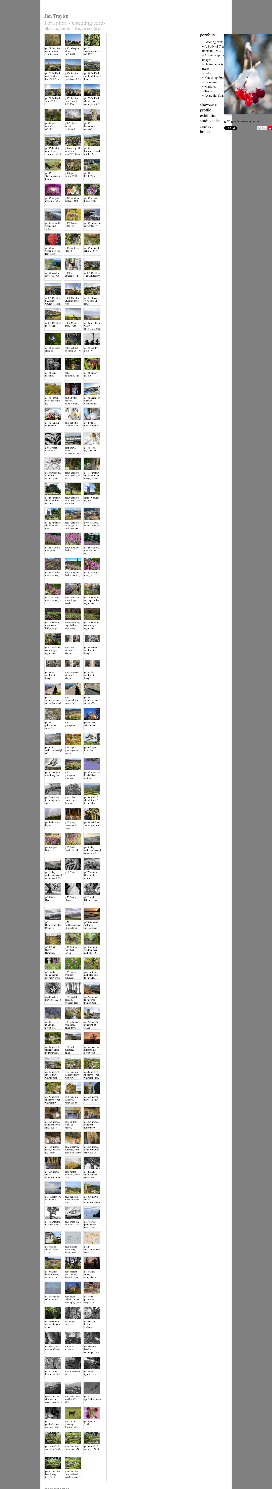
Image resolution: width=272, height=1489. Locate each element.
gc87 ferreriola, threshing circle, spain (52, 800)
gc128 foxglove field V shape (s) (72, 574)
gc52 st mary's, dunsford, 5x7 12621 (91, 1024)
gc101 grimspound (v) (72, 724)
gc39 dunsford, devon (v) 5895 (91, 1448)
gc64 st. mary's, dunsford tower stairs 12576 (91, 1149)
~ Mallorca (209, 86)
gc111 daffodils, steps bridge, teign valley (91, 625)
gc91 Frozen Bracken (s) (51, 449)
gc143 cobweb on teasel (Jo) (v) (73, 349)
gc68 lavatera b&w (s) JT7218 (53, 998)
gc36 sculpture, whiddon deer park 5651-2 (91, 950)
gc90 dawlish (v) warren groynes (92, 823)
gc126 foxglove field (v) (72, 549)
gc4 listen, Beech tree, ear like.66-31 (53, 1349)
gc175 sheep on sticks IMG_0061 (72, 51)
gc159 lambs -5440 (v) (71, 224)
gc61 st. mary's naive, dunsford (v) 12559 (52, 1149)
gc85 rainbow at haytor (52, 823)
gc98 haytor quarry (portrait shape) (72, 750)
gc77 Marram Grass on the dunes (90, 875)
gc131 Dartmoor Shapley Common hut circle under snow (92, 403)
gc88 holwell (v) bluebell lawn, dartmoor (92, 775)
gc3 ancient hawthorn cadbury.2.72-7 (91, 1324)
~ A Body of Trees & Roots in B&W (215, 48)
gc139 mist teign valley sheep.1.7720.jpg (92, 325)
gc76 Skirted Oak (51, 898)
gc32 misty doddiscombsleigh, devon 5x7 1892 (54, 875)
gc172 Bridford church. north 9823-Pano (72, 101)
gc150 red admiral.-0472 (71, 274)
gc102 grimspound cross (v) (51, 725)
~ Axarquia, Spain (213, 95)
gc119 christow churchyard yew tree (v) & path (91, 475)
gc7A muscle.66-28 (73, 1373)
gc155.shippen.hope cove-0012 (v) (93, 224)
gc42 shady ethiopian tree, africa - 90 (90, 1174)
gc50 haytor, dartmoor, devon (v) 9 (72, 1174)
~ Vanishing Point (213, 77)
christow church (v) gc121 (91, 499)
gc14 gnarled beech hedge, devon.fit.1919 (71, 1274)
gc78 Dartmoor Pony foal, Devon (72, 950)
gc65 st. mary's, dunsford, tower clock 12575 (52, 1124)
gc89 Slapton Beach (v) (51, 848)
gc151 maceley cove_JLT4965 (52, 274)
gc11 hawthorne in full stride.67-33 (52, 1224)
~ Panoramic (210, 82)
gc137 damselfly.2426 (72, 374)
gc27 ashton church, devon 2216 (52, 1249)
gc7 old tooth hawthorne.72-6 (52, 1373)
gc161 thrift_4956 (89, 174)
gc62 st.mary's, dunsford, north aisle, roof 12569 (73, 1149)
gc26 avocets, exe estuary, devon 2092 (71, 1249)
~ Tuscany (208, 91)
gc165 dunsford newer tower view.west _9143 (53, 151)
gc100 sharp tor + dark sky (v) (52, 774)
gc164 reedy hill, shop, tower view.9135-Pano (72, 151)
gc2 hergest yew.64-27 (70, 1323)
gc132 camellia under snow (52, 424)
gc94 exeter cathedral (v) (90, 724)
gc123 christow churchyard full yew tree (52, 500)
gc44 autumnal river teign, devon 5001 (71, 1024)
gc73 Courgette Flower (72, 898)
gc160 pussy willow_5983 (71, 174)
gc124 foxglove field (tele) (52, 549)
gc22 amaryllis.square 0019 (92, 1249)
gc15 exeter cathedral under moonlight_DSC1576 (75, 1299)
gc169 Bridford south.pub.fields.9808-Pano (95, 76)
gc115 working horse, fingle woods (72, 600)
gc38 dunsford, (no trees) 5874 (72, 1448)
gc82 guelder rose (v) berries (91, 424)
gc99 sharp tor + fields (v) (92, 749)
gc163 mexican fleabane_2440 (72, 199)
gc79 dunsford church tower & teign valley (91, 800)
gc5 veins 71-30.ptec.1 (71, 1348)
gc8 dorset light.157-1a (90, 1373)
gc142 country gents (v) (91, 349)
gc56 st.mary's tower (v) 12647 (91, 1098)
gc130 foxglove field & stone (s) (53, 599)
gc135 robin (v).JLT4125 (90, 449)
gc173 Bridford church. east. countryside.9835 (92, 101)
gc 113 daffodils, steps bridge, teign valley (53, 650)
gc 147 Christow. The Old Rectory (92, 274)
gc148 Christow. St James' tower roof (72, 300)
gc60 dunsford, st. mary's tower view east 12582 (91, 1074)
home (205, 131)
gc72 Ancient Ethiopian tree (90, 898)
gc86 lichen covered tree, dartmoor (71, 800)
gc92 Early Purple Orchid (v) (71, 850)
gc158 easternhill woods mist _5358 (53, 226)
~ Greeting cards (212, 42)
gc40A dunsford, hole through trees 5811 (53, 1474)
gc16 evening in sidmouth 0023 (52, 1298)
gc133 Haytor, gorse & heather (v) (52, 400)
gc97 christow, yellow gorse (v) (92, 524)
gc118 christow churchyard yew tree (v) (72, 475)
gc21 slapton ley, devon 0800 (53, 1198)
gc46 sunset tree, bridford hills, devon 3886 (92, 1049)
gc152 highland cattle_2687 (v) (91, 249)
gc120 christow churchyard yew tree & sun (72, 500)
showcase (208, 104)
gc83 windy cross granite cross (71, 825)
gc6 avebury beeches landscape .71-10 (92, 1349)
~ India (206, 73)
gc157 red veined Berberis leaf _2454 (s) (52, 250)
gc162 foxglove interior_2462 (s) (53, 199)
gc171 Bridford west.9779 (52, 99)
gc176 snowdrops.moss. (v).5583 (92, 51)
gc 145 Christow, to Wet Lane (53, 324)
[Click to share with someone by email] (262, 128)
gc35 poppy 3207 (89, 1423)
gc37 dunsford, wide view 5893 (52, 1448)
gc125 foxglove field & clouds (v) (91, 550)
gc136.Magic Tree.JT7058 (71, 324)
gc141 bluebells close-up (52, 349)
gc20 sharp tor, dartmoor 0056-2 (73, 1223)
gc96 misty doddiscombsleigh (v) (53, 750)
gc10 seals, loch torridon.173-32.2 (72, 1399)
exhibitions (209, 115)
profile (205, 110)
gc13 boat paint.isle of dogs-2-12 (89, 1299)
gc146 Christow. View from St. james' (92, 300)
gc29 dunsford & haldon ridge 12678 (72, 1199)
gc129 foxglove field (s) (91, 574)
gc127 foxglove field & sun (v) (52, 574)
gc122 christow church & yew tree (52, 525)
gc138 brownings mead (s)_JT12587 (92, 151)
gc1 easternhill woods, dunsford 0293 (53, 1324)
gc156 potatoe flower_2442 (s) (91, 199)
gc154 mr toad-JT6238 (72, 249)
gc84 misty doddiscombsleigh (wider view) (92, 850)
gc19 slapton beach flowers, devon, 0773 (52, 1274)
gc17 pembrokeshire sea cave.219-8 (52, 1424)
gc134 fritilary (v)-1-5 (91, 374)
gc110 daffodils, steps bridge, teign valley (72, 625)
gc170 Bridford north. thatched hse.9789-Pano (52, 76)
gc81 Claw (70, 872)
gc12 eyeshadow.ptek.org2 (94, 1398)
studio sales (210, 120)
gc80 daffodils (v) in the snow (72, 424)
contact (206, 126)
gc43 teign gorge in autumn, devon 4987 (53, 1024)
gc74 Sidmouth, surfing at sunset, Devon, (91, 925)
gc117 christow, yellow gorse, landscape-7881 (72, 525)
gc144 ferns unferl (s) (50, 374)
